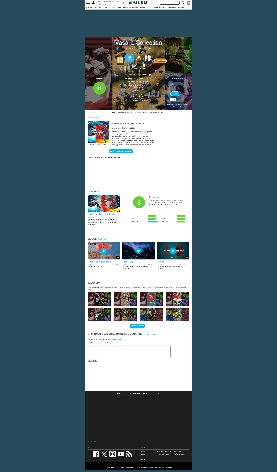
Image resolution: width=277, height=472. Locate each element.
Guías (112, 7)
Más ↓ (124, 3)
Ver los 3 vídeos (104, 239)
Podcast (181, 7)
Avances (135, 7)
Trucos (142, 7)
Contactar (142, 454)
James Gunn (102, 4)
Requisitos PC (138, 100)
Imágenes (153, 112)
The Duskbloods (114, 1)
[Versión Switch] (143, 66)
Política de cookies (179, 454)
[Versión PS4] (129, 58)
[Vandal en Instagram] (112, 453)
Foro (148, 7)
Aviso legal (177, 451)
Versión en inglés (138, 464)
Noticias (98, 7)
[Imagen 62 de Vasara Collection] (151, 314)
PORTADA (89, 7)
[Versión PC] (147, 58)
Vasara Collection (138, 42)
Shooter (148, 48)
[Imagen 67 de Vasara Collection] (125, 299)
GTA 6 (108, 4)
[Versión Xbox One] (134, 66)
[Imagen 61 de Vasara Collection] (177, 314)
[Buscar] (183, 2)
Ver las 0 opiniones (151, 334)
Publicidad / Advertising (164, 451)
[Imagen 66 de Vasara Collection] (151, 299)
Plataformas (171, 7)
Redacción (143, 451)
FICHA (114, 112)
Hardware (162, 7)
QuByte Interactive (142, 81)
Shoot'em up (139, 48)
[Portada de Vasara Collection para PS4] (98, 132)
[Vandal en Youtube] (120, 453)
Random (154, 7)
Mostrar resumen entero (121, 151)
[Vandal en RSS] (128, 453)
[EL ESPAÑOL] (189, 3)
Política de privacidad (163, 454)
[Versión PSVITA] (138, 58)
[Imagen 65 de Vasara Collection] (177, 299)
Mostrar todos (137, 326)
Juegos (118, 7)
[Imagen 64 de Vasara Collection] (99, 314)
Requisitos (122, 112)
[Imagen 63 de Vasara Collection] (125, 314)
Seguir (175, 94)
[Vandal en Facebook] (96, 453)
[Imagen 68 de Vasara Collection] (99, 299)
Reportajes (127, 7)
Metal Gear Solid (103, 1)
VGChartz (142, 459)
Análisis (105, 7)
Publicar (93, 360)
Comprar (161, 61)
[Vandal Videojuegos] (138, 2)
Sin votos (177, 105)
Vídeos (160, 112)
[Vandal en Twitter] (104, 453)
